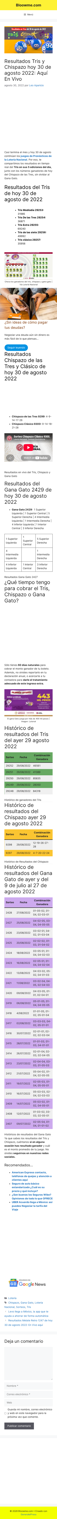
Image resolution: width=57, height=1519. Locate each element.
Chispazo (13, 1302)
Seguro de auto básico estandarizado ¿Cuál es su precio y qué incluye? (28, 1187)
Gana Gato (27, 1302)
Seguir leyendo (16, 347)
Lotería (12, 1298)
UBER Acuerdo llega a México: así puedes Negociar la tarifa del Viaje (32, 1206)
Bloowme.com (28, 5)
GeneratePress (28, 1514)
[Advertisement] (28, 121)
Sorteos (20, 1307)
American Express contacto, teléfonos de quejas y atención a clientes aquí (32, 1176)
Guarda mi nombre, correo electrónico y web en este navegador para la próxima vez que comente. (30, 1413)
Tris (29, 1307)
